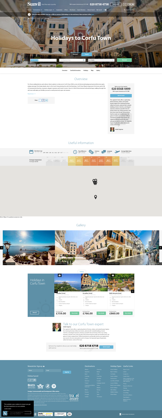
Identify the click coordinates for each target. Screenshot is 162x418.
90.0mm (64, 161)
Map (92, 70)
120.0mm (115, 161)
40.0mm (79, 161)
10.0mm (93, 161)
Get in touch (116, 4)
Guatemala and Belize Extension (90, 386)
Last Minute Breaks (114, 381)
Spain (98, 394)
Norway (98, 390)
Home (29, 10)
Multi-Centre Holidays (115, 385)
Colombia (87, 376)
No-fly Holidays (113, 387)
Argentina (87, 371)
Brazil (86, 374)
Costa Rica (99, 376)
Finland (86, 383)
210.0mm (123, 161)
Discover (124, 60)
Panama (87, 392)
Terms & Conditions (127, 395)
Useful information (75, 70)
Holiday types (48, 10)
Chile (98, 374)
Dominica (87, 381)
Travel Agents (126, 397)
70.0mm (71, 161)
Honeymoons (113, 378)
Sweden (87, 396)
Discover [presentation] (75, 54)
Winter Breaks (113, 394)
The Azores (99, 396)
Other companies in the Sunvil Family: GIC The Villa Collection (128, 380)
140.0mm (56, 161)
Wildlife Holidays (114, 392)
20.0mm (86, 161)
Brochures (72, 10)
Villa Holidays (113, 390)
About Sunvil (126, 369)
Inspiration (59, 10)
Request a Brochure (127, 386)
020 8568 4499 (121, 89)
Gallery (98, 70)
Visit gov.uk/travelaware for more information (37, 404)
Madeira (98, 387)
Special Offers (126, 390)
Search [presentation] (87, 54)
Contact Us (125, 374)
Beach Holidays (113, 371)
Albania (86, 369)
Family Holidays (114, 376)
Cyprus (86, 378)
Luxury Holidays (114, 383)
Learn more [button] (7, 408)
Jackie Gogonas (67, 327)
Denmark (99, 378)
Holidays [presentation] (82, 271)
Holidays (85, 70)
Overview (64, 70)
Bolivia (98, 371)
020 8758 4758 (99, 4)
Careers (125, 371)
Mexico (86, 390)
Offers (66, 10)
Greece (38, 18)
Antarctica (99, 369)
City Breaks (112, 374)
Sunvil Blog (125, 392)
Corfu (42, 18)
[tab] (75, 54)
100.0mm (49, 161)
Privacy (124, 383)
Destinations (36, 10)
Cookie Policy (126, 376)
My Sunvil (99, 10)
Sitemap (125, 388)
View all (34, 312)
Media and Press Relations (127, 400)
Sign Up (67, 372)
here (92, 14)
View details (75, 313)
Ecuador (99, 381)
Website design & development (128, 414)
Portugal (87, 394)
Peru (98, 392)
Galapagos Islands (101, 383)
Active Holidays (113, 369)
